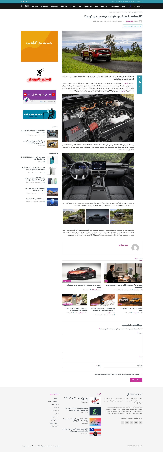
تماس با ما (114, 1)
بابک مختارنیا (129, 21)
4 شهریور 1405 (86, 289)
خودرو (120, 304)
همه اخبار (133, 1)
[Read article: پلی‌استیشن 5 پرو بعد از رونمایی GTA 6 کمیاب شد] (95, 401)
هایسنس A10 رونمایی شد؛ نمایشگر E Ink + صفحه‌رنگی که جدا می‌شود (33, 169)
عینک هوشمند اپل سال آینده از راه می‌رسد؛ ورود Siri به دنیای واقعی (75, 420)
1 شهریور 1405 (70, 312)
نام (140, 357)
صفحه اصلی (139, 1)
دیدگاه (139, 333)
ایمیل (98, 366)
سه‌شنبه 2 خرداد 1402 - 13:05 (115, 21)
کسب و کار (73, 6)
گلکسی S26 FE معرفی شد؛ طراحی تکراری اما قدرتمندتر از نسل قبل (35, 179)
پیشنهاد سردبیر (67, 281)
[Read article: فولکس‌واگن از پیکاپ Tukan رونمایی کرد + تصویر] (130, 300)
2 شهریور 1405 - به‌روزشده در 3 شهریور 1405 (104, 315)
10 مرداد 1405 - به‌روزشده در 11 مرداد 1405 (35, 135)
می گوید (123, 91)
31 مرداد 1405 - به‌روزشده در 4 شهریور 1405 (35, 193)
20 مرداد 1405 (41, 145)
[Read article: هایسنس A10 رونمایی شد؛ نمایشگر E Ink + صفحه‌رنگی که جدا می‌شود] (52, 171)
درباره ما (120, 1)
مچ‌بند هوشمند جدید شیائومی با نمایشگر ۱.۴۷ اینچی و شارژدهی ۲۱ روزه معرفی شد (103, 309)
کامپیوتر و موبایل (114, 6)
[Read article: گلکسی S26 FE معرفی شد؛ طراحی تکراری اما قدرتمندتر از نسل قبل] (52, 181)
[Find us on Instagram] (127, 422)
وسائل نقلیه (64, 6)
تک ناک (140, 12)
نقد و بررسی (104, 6)
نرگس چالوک (94, 289)
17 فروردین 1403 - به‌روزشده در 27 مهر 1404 (35, 201)
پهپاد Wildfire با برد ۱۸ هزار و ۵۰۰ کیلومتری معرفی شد (35, 189)
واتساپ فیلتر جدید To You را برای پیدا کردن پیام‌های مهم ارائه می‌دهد (76, 409)
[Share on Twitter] (139, 87)
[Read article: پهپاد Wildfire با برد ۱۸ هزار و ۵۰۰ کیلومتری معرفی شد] (52, 192)
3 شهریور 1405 (128, 312)
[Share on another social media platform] (139, 91)
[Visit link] (39, 46)
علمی (79, 6)
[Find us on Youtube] (136, 422)
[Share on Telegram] (139, 82)
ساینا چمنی (136, 289)
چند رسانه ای (44, 6)
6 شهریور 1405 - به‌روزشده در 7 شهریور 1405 (35, 172)
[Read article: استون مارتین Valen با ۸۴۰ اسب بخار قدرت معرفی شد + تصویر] (81, 273)
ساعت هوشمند (94, 304)
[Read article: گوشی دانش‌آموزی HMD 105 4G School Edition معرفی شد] (52, 160)
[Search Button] (21, 6)
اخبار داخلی (35, 6)
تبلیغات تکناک (126, 1)
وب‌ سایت (139, 366)
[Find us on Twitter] (140, 422)
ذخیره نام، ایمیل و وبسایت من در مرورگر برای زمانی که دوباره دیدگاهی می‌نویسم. (117, 374)
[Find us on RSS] (122, 422)
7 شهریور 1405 (41, 161)
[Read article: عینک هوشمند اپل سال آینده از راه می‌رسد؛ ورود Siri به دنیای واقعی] (95, 422)
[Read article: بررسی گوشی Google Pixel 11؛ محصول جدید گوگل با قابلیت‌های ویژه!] (74, 300)
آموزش (96, 6)
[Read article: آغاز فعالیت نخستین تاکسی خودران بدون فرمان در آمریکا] (52, 134)
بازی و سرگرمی (54, 6)
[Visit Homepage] (136, 6)
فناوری (123, 6)
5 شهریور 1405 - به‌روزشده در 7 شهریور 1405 (123, 289)
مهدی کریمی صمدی (79, 312)
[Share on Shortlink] (139, 77)
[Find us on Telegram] (131, 422)
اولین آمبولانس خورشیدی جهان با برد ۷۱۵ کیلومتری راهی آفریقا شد (34, 142)
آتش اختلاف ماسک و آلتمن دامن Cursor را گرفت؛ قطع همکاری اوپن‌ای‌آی (75, 430)
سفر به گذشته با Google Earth (35, 199)
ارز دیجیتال (54, 411)
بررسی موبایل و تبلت (68, 304)
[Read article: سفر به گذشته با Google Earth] (52, 202)
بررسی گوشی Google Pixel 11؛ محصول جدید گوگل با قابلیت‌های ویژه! (76, 309)
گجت (106, 281)
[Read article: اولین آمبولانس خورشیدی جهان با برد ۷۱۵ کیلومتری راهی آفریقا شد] (52, 144)
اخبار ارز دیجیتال (87, 6)
